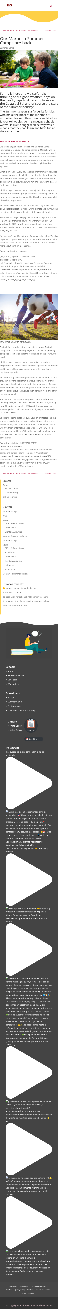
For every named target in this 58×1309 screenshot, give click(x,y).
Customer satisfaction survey (21, 710)
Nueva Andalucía (16, 675)
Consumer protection (40, 1286)
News (5, 520)
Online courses (10, 497)
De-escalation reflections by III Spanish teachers (25, 597)
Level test (30, 730)
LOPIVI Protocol (28, 1293)
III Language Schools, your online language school (26, 601)
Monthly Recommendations (15, 536)
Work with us (14, 684)
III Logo (11, 697)
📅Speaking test (33, 739)
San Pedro (12, 679)
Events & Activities (13, 532)
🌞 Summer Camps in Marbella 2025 (20, 588)
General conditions (43, 1290)
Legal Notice (12, 1286)
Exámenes (9, 565)
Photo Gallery (16, 725)
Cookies (9, 1290)
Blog (5, 515)
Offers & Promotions (14, 523)
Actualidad (10, 569)
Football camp (11, 488)
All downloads (14, 706)
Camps (6, 485)
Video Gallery (16, 730)
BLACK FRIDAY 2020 (12, 592)
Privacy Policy (24, 1286)
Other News (10, 527)
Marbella (12, 671)
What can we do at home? (15, 605)
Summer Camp (7, 48)
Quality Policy (20, 1290)
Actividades (10, 552)
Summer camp (11, 492)
